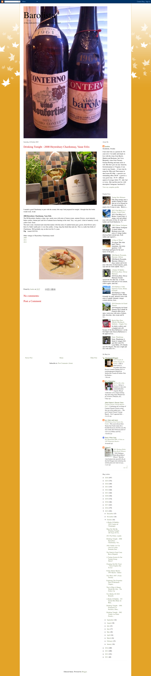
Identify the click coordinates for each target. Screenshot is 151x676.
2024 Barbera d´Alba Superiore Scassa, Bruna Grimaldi (119, 288)
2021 (107, 493)
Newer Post (28, 358)
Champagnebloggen (111, 358)
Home (61, 358)
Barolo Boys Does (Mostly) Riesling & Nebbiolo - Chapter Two (119, 322)
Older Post (93, 358)
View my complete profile (111, 187)
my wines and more (111, 420)
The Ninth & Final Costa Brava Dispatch (114, 553)
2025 (107, 481)
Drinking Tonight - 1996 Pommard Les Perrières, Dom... (114, 607)
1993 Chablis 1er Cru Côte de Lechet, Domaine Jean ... (113, 547)
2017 (107, 505)
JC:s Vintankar (110, 381)
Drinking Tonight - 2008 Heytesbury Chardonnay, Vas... (114, 541)
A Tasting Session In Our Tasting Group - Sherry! (114, 559)
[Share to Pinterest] (54, 289)
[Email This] (46, 289)
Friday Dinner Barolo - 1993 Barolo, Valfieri (113, 572)
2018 (107, 502)
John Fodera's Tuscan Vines (114, 402)
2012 (25, 242)
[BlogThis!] (48, 289)
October (109, 520)
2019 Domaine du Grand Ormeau (119, 304)
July (108, 626)
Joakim (107, 146)
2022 (107, 490)
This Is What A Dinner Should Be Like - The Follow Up (114, 589)
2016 (107, 508)
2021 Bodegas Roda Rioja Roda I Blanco (119, 450)
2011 (25, 240)
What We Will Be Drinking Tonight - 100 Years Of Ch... (113, 531)
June (108, 629)
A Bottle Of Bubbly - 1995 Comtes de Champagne (113, 524)
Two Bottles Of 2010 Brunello (113, 595)
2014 (107, 648)
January (109, 644)
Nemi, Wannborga (117, 337)
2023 (107, 487)
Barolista (39, 15)
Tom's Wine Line (110, 437)
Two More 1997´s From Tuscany (113, 577)
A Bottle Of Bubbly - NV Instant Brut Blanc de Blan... (114, 601)
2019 (107, 499)
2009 (25, 238)
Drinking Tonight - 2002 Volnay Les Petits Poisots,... (114, 614)
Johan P (107, 447)
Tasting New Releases (118, 197)
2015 (107, 511)
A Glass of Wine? (117, 240)
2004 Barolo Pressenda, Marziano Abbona (119, 256)
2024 (107, 484)
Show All (125, 467)
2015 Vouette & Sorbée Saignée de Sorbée (118, 362)
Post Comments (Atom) (65, 363)
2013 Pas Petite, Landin (113, 536)
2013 (107, 651)
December (110, 513)
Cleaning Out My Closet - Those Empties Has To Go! (114, 566)
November (110, 517)
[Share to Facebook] (52, 289)
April (109, 635)
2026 (107, 478)
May (108, 632)
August (109, 623)
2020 (107, 496)
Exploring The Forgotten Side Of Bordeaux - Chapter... (114, 582)
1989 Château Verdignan (119, 225)
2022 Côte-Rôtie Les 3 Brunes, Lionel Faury (119, 211)
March (109, 638)
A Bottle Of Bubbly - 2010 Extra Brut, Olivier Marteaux (119, 272)
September (110, 620)
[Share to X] (50, 289)
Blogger (84, 672)
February (110, 641)
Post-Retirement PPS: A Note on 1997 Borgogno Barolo (114, 440)
